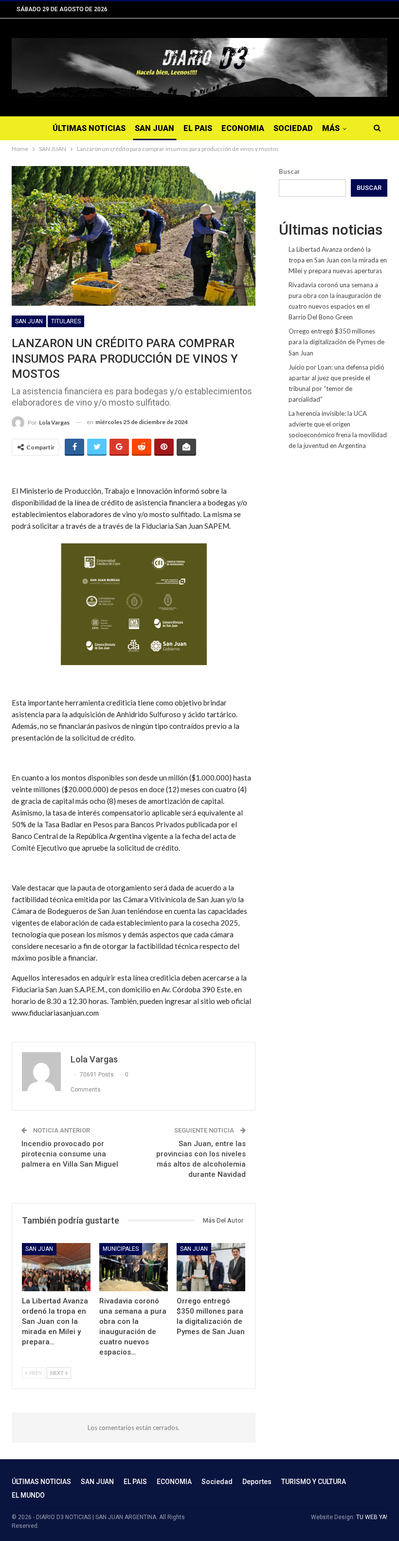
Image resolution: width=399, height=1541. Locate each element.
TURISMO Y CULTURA (313, 1481)
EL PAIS (197, 128)
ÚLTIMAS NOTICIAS (89, 128)
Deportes (257, 1481)
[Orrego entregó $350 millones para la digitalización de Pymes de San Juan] (211, 1267)
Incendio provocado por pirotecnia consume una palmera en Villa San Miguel (69, 1154)
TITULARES (66, 321)
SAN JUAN (154, 128)
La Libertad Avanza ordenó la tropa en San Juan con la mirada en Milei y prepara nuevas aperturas (338, 260)
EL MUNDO (28, 1495)
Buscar (289, 171)
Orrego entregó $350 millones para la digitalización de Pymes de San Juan (336, 341)
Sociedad (293, 128)
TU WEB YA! (371, 1517)
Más (331, 128)
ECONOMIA (242, 128)
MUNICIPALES (121, 1248)
